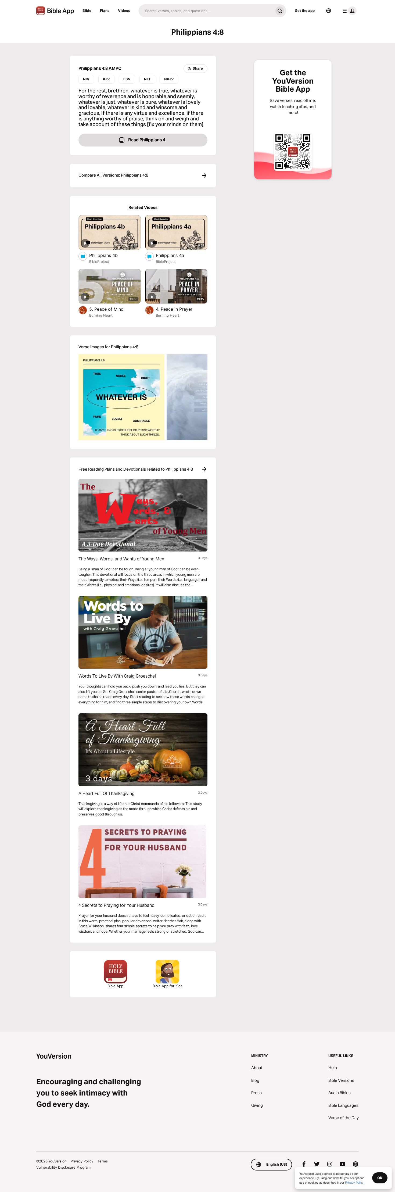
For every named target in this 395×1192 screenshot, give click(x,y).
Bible (86, 10)
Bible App (115, 986)
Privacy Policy (82, 1161)
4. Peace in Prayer (180, 309)
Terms (103, 1161)
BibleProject (99, 261)
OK (379, 1178)
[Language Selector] (328, 10)
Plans (104, 10)
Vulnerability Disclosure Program (63, 1167)
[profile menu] (348, 10)
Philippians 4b (109, 255)
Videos (124, 10)
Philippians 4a (175, 255)
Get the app (305, 10)
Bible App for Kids (167, 986)
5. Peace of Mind (113, 309)
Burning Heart (101, 315)
